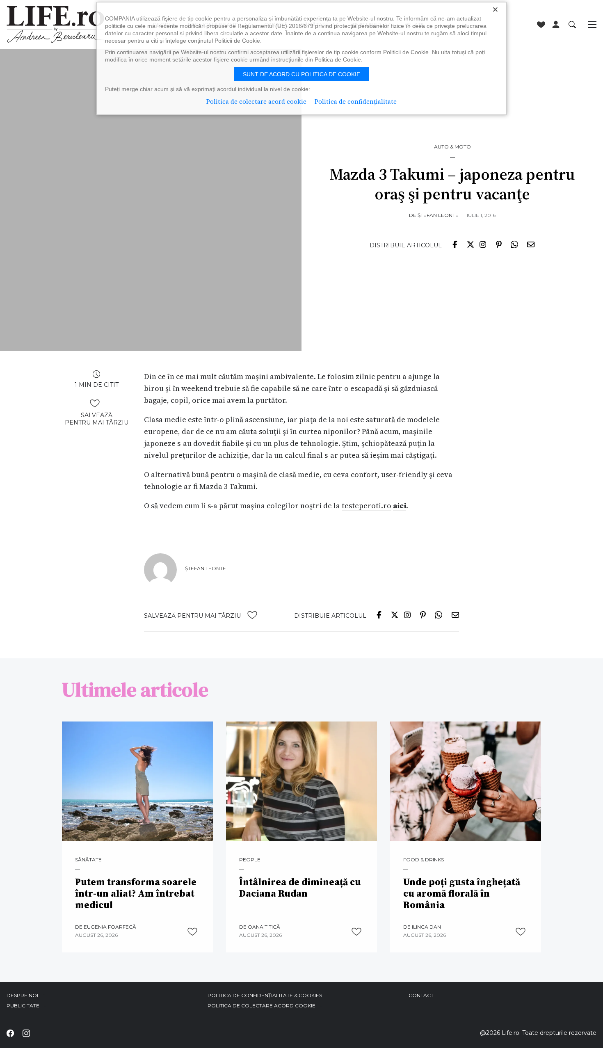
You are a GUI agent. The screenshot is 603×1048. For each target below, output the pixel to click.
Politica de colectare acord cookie (261, 1005)
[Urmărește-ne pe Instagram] (26, 1033)
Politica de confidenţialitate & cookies (265, 995)
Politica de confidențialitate (356, 101)
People (249, 860)
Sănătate (88, 860)
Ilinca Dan (426, 927)
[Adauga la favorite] (95, 403)
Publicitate (23, 1005)
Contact (421, 995)
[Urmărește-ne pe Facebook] (10, 1033)
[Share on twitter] (470, 244)
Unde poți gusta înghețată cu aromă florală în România (461, 894)
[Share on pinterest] (499, 244)
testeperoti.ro (366, 505)
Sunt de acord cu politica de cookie (301, 74)
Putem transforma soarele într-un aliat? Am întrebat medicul (135, 894)
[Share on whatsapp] (514, 244)
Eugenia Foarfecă (110, 927)
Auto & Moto (452, 147)
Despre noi (22, 995)
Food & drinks (423, 860)
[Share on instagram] (483, 244)
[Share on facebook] (454, 244)
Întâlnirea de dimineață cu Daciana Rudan (300, 888)
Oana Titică (264, 927)
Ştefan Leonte (438, 215)
